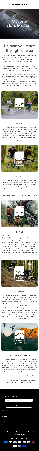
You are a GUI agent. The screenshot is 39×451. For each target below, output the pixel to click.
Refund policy (31, 431)
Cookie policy (26, 429)
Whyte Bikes (13, 429)
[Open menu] (4, 4)
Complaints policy (9, 431)
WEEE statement (19, 434)
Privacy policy (20, 431)
